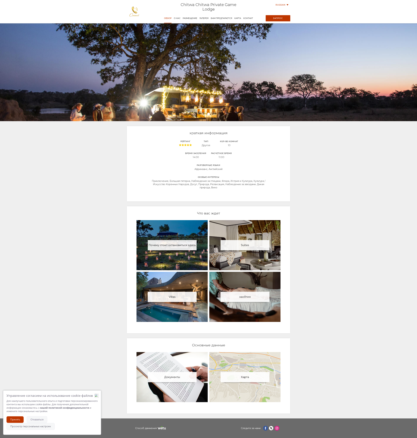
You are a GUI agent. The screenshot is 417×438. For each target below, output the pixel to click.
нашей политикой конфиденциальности (64, 407)
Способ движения (146, 428)
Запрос (278, 18)
